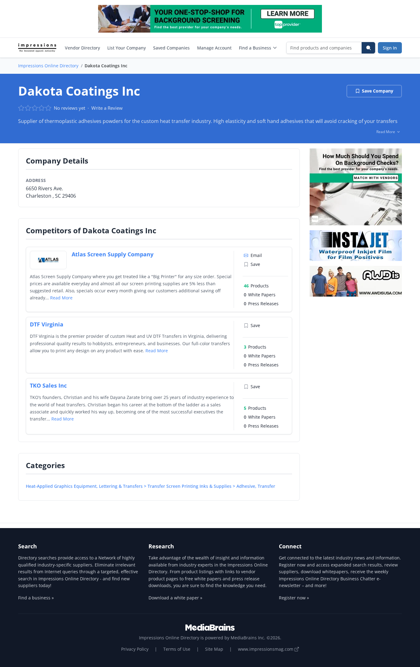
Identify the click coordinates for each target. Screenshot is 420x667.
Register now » (294, 598)
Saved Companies (171, 48)
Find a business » (36, 598)
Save (255, 264)
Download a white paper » (175, 598)
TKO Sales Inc (48, 385)
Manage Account (214, 48)
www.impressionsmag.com (266, 649)
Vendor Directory (82, 48)
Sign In (390, 48)
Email (256, 255)
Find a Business (255, 48)
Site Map (214, 649)
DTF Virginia (46, 324)
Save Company (377, 91)
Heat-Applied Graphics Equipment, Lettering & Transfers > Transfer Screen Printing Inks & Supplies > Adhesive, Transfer (150, 486)
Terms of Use (176, 649)
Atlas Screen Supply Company (112, 254)
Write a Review (107, 108)
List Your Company (126, 48)
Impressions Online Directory (48, 66)
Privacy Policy (135, 649)
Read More (61, 298)
